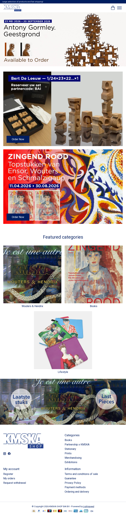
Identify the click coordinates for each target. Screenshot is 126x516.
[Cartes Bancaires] (86, 511)
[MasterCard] (60, 511)
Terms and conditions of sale (81, 474)
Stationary (70, 448)
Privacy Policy (73, 482)
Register (8, 474)
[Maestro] (49, 511)
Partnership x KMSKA (77, 444)
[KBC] (81, 511)
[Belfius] (70, 511)
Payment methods (75, 487)
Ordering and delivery (77, 491)
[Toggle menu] (119, 8)
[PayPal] (39, 511)
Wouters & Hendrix (32, 306)
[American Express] (76, 511)
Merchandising (73, 457)
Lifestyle (63, 372)
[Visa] (65, 511)
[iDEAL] (55, 511)
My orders (9, 478)
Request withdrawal (14, 482)
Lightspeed (88, 506)
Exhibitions (71, 462)
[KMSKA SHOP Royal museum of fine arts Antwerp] (12, 7)
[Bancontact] (44, 511)
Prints (68, 453)
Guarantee (70, 478)
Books (93, 306)
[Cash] (34, 511)
